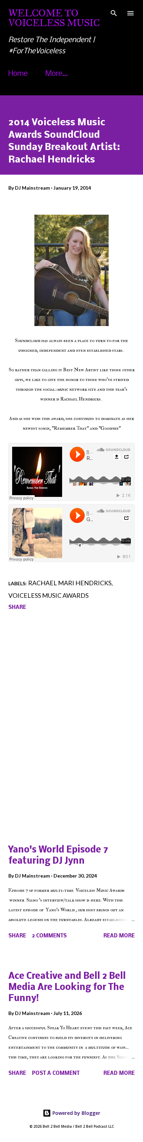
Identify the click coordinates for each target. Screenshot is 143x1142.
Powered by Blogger (75, 1113)
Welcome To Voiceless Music (54, 18)
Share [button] (17, 607)
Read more (119, 936)
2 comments (49, 936)
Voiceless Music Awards (48, 595)
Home (18, 74)
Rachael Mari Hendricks (69, 583)
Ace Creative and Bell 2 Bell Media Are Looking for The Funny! (67, 988)
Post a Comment (55, 1073)
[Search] (114, 12)
